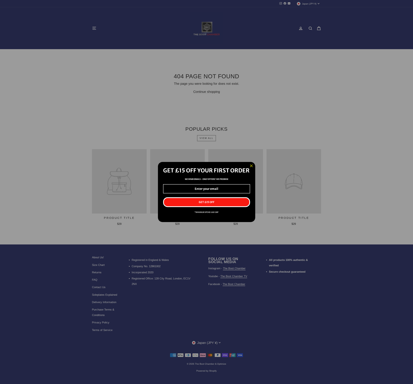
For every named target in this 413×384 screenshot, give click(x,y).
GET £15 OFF (206, 202)
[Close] (251, 166)
